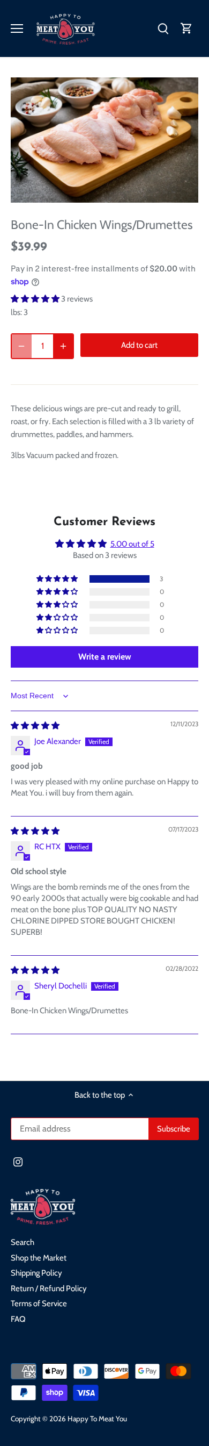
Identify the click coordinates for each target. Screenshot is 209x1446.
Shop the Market (38, 1258)
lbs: (16, 312)
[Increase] (63, 346)
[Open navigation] (17, 28)
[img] (35, 726)
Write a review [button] (104, 657)
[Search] (163, 29)
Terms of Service (39, 1303)
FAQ (18, 1319)
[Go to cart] (186, 29)
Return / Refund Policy (49, 1288)
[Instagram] (18, 1161)
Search (22, 1242)
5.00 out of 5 (132, 544)
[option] (104, 140)
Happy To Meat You (97, 1418)
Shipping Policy (36, 1273)
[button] (36, 299)
